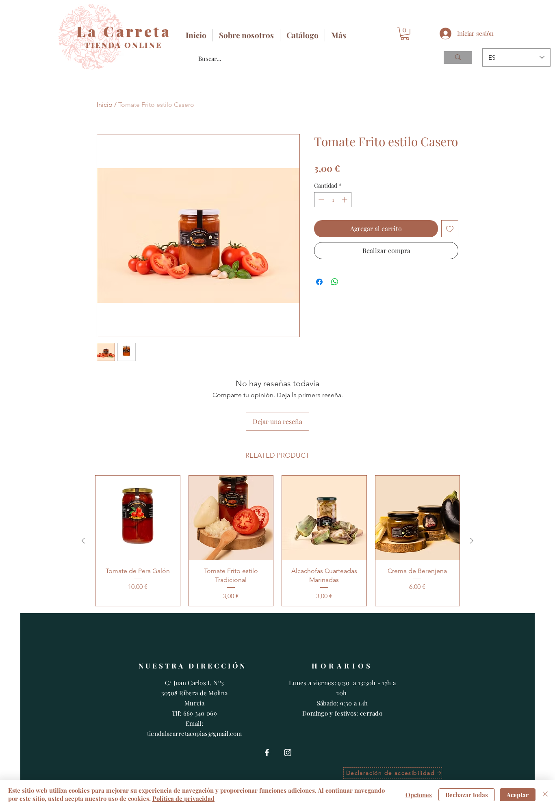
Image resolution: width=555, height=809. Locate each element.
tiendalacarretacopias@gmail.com (194, 733)
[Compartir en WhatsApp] (335, 282)
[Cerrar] (545, 795)
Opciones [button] (418, 795)
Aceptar (518, 795)
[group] (277, 540)
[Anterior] (83, 540)
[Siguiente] (472, 540)
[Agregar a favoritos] (449, 228)
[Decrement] (320, 200)
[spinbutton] (332, 200)
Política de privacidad (183, 798)
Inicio (105, 104)
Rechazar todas (466, 795)
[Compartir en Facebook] (319, 282)
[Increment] (345, 200)
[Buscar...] (458, 57)
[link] (405, 33)
